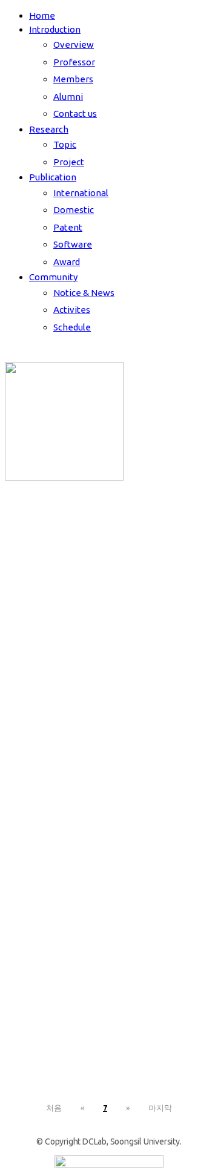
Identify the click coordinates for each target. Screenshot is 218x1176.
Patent (67, 227)
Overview (73, 44)
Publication (52, 177)
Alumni (68, 96)
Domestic (73, 210)
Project (68, 162)
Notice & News (83, 292)
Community (53, 277)
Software (72, 244)
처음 (54, 1107)
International (80, 193)
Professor (74, 62)
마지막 (160, 1107)
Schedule (72, 327)
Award (66, 262)
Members (73, 79)
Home (42, 15)
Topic (64, 144)
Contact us (75, 113)
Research (48, 129)
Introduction (55, 29)
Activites (71, 309)
